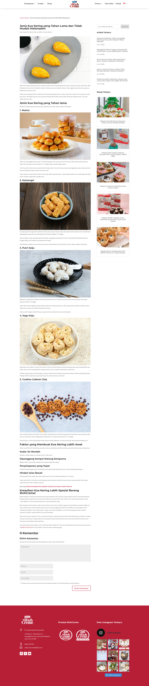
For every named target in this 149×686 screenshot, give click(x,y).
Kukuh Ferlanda (28, 32)
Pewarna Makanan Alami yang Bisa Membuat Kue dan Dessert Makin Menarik (111, 39)
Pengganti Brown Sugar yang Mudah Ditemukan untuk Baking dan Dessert (112, 50)
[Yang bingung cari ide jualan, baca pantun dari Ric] (102, 655)
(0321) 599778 (29, 644)
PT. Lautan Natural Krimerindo (34, 630)
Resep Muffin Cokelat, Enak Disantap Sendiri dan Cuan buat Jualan (113, 219)
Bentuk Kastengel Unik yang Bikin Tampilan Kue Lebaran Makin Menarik (49, 486)
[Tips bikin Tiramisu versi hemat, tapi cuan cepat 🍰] (113, 667)
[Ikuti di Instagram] (21, 653)
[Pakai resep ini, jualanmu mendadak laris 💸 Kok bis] (102, 667)
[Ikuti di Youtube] (29, 653)
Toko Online (109, 3)
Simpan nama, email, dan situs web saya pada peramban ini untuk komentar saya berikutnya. (50, 583)
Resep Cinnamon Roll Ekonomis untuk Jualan (113, 187)
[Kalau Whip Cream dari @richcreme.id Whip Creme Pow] (102, 644)
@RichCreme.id (26, 527)
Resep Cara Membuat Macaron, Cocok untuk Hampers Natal (113, 122)
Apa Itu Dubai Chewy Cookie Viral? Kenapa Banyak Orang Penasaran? (111, 70)
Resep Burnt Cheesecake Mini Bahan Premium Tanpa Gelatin (113, 252)
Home (22, 18)
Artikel (45, 32)
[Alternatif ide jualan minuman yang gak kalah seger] (124, 667)
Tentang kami (29, 3)
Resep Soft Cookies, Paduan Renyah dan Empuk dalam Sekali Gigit (113, 154)
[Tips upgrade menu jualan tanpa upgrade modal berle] (113, 644)
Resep (49, 3)
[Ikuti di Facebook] (25, 653)
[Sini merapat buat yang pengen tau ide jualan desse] (124, 655)
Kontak (118, 3)
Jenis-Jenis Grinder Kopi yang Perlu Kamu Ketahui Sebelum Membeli (111, 60)
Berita (27, 18)
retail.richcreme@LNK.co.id (33, 647)
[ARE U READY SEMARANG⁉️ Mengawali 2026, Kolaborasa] (113, 655)
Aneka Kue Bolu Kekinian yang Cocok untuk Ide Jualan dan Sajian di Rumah (112, 80)
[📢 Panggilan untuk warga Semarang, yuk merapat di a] (124, 644)
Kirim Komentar (81, 588)
